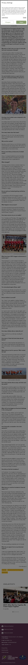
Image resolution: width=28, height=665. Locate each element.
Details (24, 17)
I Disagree (7, 22)
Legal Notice (5, 17)
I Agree (21, 22)
